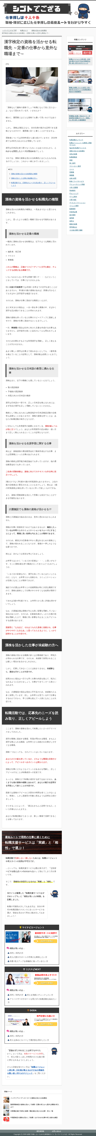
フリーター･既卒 (75, 166)
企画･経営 (72, 178)
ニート (71, 169)
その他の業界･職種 (75, 230)
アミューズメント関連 (77, 184)
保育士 (71, 221)
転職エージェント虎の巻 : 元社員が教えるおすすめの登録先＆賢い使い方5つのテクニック (26, 1070)
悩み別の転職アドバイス (77, 148)
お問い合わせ (56, 1131)
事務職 (71, 175)
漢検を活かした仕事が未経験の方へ (24, 178)
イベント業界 (74, 206)
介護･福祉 (72, 200)
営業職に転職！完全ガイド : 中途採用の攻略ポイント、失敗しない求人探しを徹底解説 (79, 118)
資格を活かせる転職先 (77, 151)
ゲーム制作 (73, 196)
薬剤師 (71, 218)
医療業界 (72, 209)
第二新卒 (72, 163)
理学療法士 (73, 227)
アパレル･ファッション (77, 203)
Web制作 (72, 190)
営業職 (71, 172)
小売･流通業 (73, 187)
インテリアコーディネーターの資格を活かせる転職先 (28, 1098)
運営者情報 (40, 1131)
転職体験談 (73, 157)
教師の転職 (73, 224)
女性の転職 (73, 154)
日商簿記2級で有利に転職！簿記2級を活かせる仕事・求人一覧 (31, 1111)
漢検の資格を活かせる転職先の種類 (24, 174)
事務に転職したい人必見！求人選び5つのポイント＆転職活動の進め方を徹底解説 (80, 89)
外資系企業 (73, 212)
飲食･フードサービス (76, 181)
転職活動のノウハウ (76, 140)
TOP (11, 30)
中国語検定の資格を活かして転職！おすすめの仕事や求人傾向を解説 (34, 1117)
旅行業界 (72, 215)
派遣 (70, 160)
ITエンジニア (73, 193)
